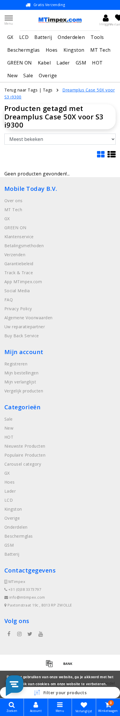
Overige (48, 75)
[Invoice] (51, 666)
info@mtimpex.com (27, 597)
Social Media (17, 290)
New (12, 75)
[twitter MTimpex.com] (30, 634)
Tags (48, 90)
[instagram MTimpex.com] (19, 634)
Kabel (44, 63)
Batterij (43, 37)
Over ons (13, 200)
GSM (81, 63)
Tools (97, 37)
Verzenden (14, 254)
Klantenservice (19, 236)
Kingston (73, 50)
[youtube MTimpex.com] (40, 634)
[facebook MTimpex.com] (8, 634)
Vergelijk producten (23, 391)
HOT (97, 63)
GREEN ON (19, 63)
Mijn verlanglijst (20, 382)
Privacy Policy (18, 308)
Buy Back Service (21, 335)
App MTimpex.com (23, 281)
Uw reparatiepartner (24, 326)
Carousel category (22, 464)
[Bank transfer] (69, 666)
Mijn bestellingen (21, 373)
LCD (24, 37)
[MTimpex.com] (60, 20)
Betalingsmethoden (24, 245)
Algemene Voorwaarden (28, 317)
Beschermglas (23, 50)
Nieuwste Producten (24, 446)
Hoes (52, 50)
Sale (28, 75)
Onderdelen (71, 37)
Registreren (15, 364)
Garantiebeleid (18, 263)
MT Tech (100, 50)
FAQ (8, 299)
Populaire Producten (24, 455)
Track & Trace (18, 272)
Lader (63, 63)
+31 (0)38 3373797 (24, 589)
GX (10, 37)
